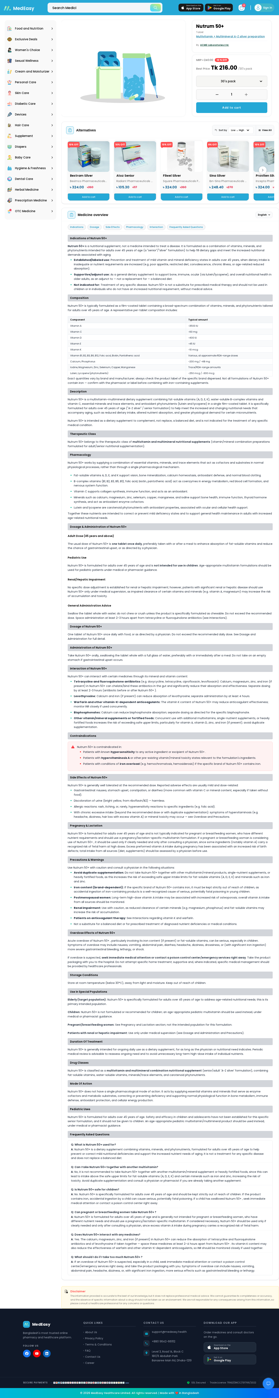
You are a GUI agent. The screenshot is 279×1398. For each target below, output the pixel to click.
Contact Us (92, 1357)
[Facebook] (27, 1353)
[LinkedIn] (47, 1353)
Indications (76, 227)
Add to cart (231, 107)
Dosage (94, 227)
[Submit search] (155, 8)
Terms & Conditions (98, 1344)
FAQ (88, 1351)
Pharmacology (134, 227)
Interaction (156, 227)
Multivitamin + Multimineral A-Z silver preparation (230, 36)
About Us (91, 1332)
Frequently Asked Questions (186, 227)
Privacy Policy (94, 1338)
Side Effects (113, 227)
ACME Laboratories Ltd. (214, 45)
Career (89, 1363)
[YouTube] (37, 1353)
